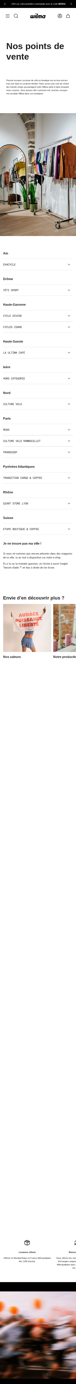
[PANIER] (68, 15)
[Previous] (5, 4)
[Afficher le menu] (7, 15)
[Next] (71, 4)
